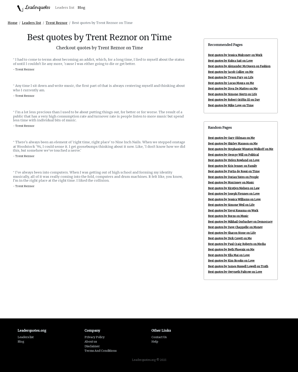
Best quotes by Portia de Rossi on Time (234, 171)
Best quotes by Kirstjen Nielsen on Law (233, 188)
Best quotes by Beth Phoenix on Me (231, 249)
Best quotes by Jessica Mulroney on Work (235, 55)
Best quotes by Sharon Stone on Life (232, 233)
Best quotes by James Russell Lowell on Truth (238, 266)
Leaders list (64, 7)
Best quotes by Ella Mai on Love (229, 255)
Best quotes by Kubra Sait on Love (230, 61)
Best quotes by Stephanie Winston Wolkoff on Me (240, 149)
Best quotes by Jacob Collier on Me (230, 72)
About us (91, 341)
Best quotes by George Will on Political (233, 154)
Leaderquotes (37, 7)
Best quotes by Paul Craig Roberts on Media (237, 244)
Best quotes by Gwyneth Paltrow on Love (235, 272)
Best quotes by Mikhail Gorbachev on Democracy (240, 221)
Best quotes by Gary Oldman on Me (231, 138)
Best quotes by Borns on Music (228, 216)
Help (154, 341)
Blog (81, 7)
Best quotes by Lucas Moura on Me (231, 83)
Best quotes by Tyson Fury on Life (230, 77)
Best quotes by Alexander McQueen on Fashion (239, 66)
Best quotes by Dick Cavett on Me (230, 238)
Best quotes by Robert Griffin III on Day (234, 99)
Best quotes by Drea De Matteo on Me (233, 88)
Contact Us (159, 337)
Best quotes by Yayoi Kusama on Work (233, 210)
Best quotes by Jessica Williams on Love (234, 199)
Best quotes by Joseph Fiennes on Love (234, 193)
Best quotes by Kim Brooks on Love (231, 260)
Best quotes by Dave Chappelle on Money (235, 227)
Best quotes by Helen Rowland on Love (233, 160)
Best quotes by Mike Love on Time (231, 105)
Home (12, 23)
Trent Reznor (57, 23)
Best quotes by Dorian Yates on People (233, 177)
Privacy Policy (95, 337)
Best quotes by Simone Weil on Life (231, 205)
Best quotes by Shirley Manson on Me (233, 143)
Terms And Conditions (101, 351)
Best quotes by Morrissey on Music (231, 182)
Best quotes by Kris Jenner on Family (232, 166)
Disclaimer (92, 346)
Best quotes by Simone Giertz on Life (232, 94)
